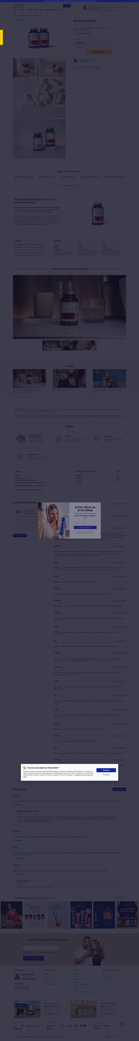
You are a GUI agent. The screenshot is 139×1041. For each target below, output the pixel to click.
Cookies (69, 775)
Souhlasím (106, 770)
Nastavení (106, 774)
